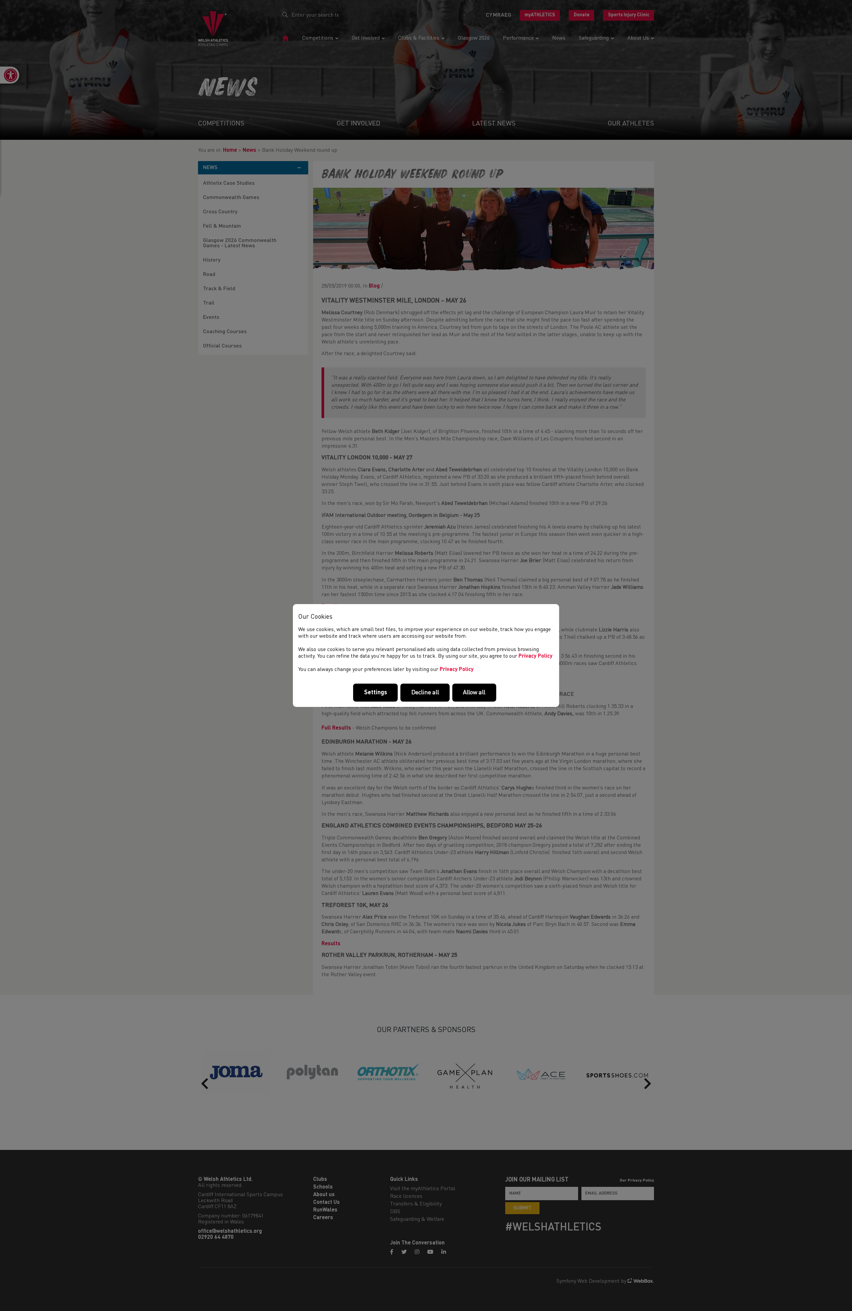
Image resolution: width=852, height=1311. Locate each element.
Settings (375, 693)
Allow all (474, 693)
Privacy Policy (535, 656)
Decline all (425, 693)
